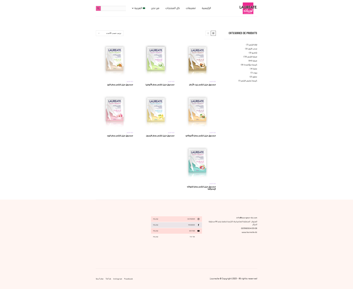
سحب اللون (252, 49)
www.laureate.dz (249, 232)
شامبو (254, 53)
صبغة (255, 61)
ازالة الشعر (253, 45)
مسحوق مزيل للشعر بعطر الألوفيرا (160, 85)
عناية (255, 69)
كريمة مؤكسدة (250, 65)
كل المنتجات (172, 8)
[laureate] (248, 8)
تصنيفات (191, 8)
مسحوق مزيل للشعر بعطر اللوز (120, 85)
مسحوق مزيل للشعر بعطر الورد (120, 136)
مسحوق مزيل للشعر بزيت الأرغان (202, 85)
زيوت (255, 73)
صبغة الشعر (252, 57)
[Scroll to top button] (346, 282)
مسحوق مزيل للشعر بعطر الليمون (160, 136)
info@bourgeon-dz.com (246, 218)
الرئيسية (206, 8)
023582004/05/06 (249, 228)
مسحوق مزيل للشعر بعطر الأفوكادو (201, 136)
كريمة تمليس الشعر (249, 81)
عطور (255, 77)
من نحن (155, 8)
